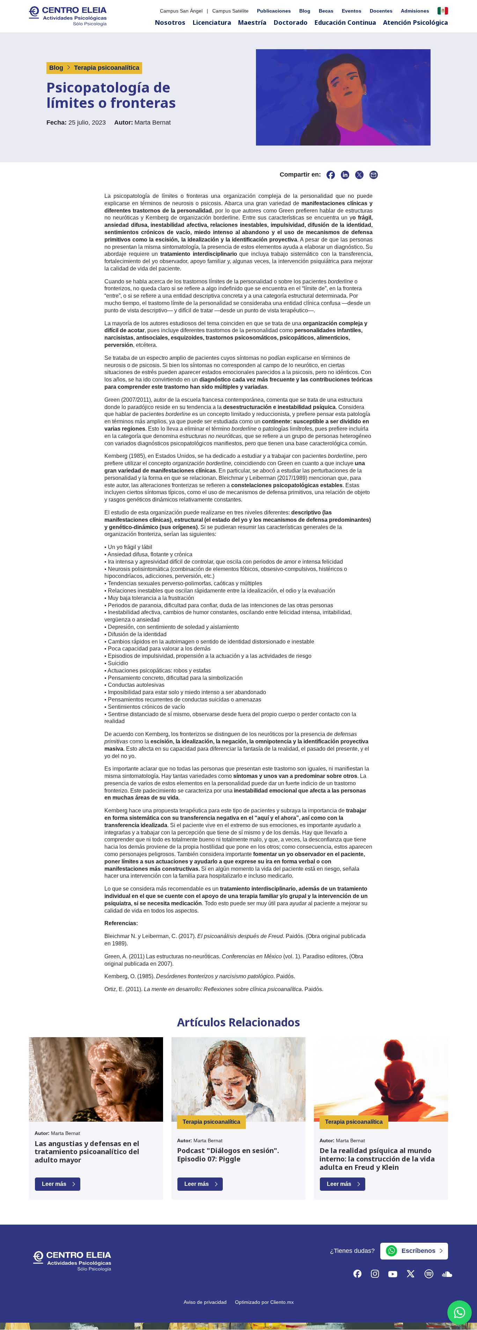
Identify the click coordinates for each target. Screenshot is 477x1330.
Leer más (54, 1184)
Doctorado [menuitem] (290, 22)
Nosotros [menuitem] (170, 22)
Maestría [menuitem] (252, 22)
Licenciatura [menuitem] (211, 22)
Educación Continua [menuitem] (345, 22)
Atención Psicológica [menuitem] (415, 22)
